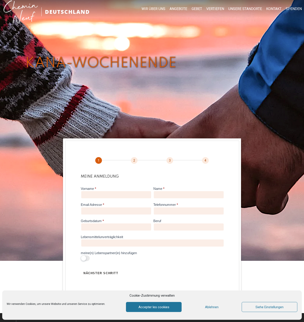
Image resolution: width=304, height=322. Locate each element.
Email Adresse (92, 205)
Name (158, 188)
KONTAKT (274, 9)
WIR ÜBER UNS (153, 9)
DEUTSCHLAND (67, 11)
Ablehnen (212, 307)
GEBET (197, 9)
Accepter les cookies (153, 307)
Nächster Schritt (100, 273)
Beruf (157, 221)
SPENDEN (294, 9)
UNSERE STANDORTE (245, 9)
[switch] (85, 258)
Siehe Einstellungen (269, 307)
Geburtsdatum (92, 221)
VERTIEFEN (215, 9)
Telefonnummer (165, 205)
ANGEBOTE (178, 9)
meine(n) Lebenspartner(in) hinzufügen (109, 253)
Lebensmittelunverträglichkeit (102, 237)
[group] (152, 160)
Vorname (88, 188)
